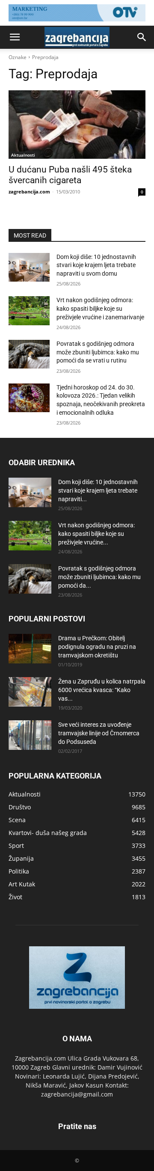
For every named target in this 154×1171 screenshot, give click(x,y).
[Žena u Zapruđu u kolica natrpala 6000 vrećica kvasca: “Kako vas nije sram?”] (30, 692)
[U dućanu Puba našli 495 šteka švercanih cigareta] (77, 124)
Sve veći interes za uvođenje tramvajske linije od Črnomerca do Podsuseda (98, 733)
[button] (14, 37)
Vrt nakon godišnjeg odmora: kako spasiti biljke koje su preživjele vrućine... (96, 534)
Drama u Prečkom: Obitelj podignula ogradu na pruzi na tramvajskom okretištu (97, 647)
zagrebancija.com (29, 191)
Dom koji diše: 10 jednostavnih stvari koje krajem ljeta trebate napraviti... (98, 490)
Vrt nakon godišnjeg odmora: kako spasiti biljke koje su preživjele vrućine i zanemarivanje (100, 308)
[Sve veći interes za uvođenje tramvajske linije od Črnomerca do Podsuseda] (30, 735)
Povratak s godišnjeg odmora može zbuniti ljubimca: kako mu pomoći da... (99, 577)
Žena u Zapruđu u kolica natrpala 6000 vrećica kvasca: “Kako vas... (101, 690)
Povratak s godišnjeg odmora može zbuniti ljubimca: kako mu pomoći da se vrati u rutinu (97, 352)
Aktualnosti (23, 155)
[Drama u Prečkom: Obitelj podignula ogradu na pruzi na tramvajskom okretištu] (30, 648)
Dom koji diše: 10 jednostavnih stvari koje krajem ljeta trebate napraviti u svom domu (96, 265)
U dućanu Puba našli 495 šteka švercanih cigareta (70, 174)
